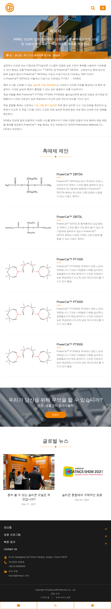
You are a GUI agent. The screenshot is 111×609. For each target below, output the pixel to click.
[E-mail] (18, 605)
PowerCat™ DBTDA (70, 174)
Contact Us (10, 549)
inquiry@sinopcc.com (19, 575)
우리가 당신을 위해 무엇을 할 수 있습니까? (56, 400)
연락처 (55, 414)
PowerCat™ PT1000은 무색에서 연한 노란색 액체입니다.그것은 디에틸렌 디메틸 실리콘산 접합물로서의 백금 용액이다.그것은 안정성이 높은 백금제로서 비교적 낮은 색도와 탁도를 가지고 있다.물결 (80, 274)
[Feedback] (92, 605)
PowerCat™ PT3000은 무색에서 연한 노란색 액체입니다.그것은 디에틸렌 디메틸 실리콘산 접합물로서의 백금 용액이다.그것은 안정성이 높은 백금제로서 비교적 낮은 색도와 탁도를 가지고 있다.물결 (80, 316)
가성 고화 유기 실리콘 (46, 105)
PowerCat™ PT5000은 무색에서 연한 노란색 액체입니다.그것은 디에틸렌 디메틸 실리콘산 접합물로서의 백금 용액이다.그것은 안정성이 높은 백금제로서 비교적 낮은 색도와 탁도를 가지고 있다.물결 (80, 359)
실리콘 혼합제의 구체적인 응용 (82, 495)
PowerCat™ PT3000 (70, 301)
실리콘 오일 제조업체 (45, 85)
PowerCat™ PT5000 (70, 344)
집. (11, 55)
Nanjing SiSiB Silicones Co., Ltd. (61, 590)
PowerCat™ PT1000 (70, 259)
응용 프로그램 (12, 534)
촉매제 (56, 55)
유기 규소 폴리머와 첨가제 (37, 55)
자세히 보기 (28, 486)
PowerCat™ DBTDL (69, 216)
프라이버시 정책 (63, 597)
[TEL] (55, 605)
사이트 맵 (45, 597)
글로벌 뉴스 (56, 441)
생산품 (18, 55)
